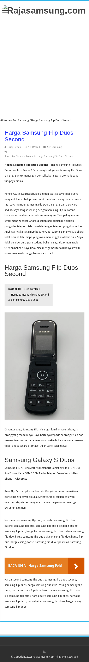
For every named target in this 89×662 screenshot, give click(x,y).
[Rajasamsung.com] (44, 10)
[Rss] (44, 651)
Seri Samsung (21, 120)
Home (7, 120)
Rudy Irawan (14, 147)
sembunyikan (31, 289)
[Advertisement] (44, 64)
